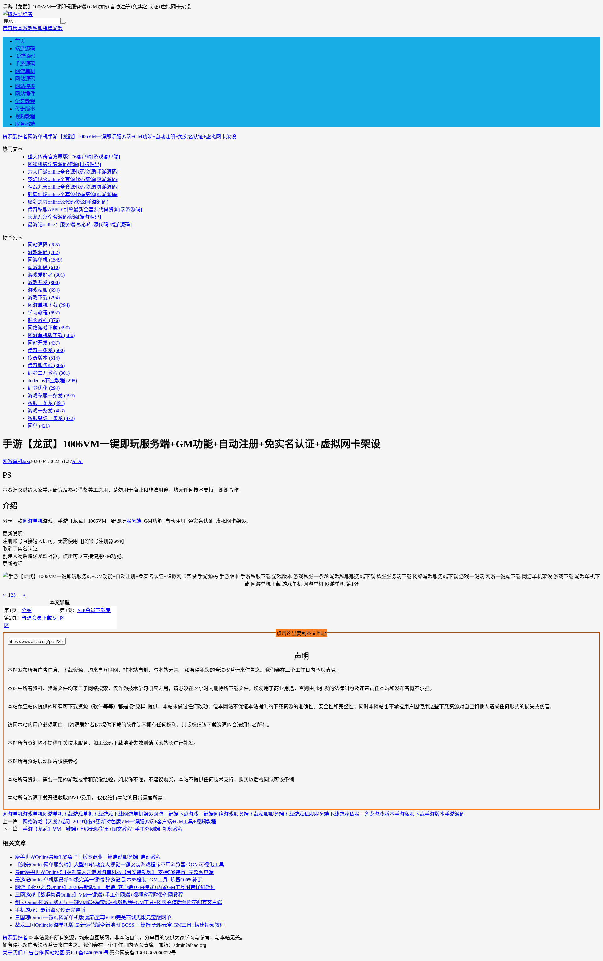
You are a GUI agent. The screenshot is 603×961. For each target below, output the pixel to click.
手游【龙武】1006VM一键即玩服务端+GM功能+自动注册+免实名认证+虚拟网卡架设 (142, 136)
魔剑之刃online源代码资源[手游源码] (68, 202)
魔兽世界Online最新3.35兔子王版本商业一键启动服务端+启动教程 (88, 857)
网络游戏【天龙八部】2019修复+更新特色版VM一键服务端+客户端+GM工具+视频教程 (119, 821)
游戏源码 (44, 252)
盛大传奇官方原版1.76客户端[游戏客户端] (74, 156)
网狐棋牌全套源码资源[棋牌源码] (64, 164)
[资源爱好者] (18, 14)
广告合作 (34, 952)
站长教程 (44, 320)
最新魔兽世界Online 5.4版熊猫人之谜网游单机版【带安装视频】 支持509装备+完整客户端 (114, 872)
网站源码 (25, 78)
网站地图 (55, 952)
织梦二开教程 (49, 373)
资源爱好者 (15, 136)
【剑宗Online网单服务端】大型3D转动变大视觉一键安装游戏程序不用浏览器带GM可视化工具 (119, 864)
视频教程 (25, 116)
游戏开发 (44, 282)
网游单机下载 (49, 305)
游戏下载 (44, 297)
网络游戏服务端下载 (236, 814)
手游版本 (435, 814)
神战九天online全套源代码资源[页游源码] (73, 187)
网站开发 (44, 342)
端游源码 (25, 48)
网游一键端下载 (170, 814)
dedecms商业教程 (52, 380)
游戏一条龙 (46, 410)
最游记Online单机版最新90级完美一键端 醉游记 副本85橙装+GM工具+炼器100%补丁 (108, 879)
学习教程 (25, 101)
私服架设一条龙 (51, 418)
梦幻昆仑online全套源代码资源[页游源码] (73, 179)
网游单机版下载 (51, 335)
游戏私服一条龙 (51, 395)
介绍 (27, 610)
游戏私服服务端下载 (316, 814)
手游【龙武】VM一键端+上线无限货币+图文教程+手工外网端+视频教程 (103, 829)
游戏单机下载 (88, 814)
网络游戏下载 (49, 327)
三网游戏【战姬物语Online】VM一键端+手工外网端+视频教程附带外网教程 (99, 894)
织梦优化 (44, 388)
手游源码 (25, 63)
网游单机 (25, 71)
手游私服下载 (409, 814)
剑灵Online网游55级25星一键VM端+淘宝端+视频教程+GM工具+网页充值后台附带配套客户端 (118, 902)
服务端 (133, 521)
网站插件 (25, 94)
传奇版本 (13, 28)
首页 (20, 41)
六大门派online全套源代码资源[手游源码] (73, 171)
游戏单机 (33, 814)
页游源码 (25, 56)
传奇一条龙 (46, 350)
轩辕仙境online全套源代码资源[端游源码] (73, 194)
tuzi (26, 461)
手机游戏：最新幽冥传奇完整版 (50, 910)
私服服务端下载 (276, 814)
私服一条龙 (46, 403)
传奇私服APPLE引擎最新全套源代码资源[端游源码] (85, 209)
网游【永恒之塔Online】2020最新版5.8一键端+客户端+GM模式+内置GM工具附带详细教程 (115, 887)
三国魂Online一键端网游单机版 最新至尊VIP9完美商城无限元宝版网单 (93, 917)
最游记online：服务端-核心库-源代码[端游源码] (80, 224)
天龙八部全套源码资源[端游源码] (64, 217)
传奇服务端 (46, 365)
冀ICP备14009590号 (87, 952)
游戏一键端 (201, 814)
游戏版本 (384, 814)
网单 (39, 425)
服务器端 (25, 124)
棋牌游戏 (53, 28)
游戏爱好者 (46, 275)
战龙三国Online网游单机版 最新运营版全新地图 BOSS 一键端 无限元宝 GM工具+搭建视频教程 (120, 925)
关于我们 (13, 952)
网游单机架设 (138, 814)
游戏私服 (33, 28)
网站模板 (25, 86)
